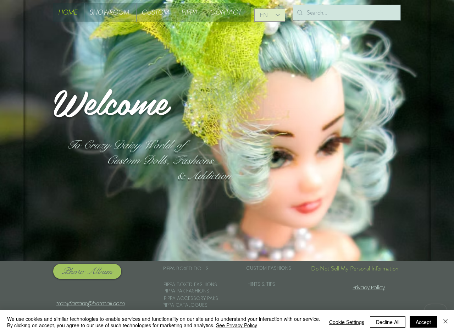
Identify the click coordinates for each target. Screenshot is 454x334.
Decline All (387, 321)
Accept (423, 321)
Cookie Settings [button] (346, 321)
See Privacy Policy (236, 325)
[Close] (445, 322)
